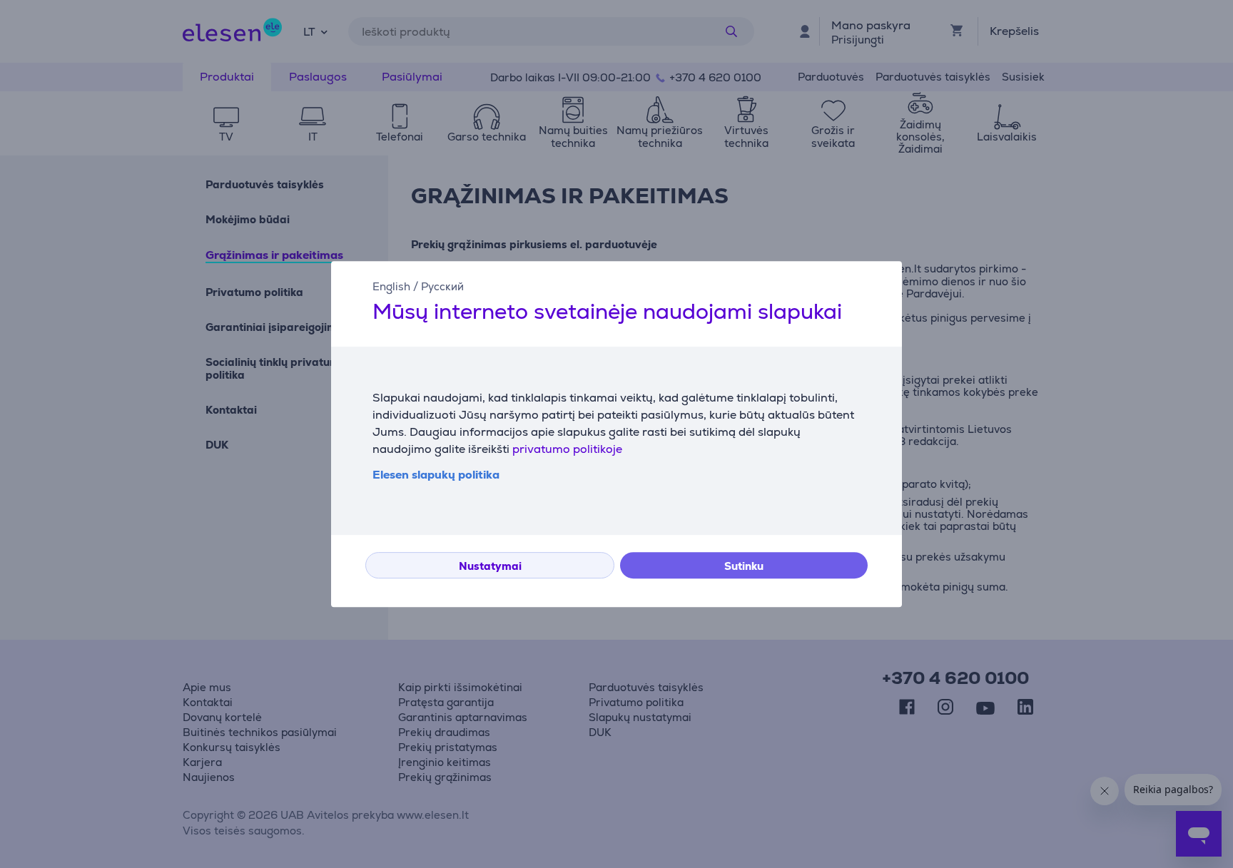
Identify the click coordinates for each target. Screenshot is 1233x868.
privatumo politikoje (567, 448)
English (391, 286)
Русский (442, 286)
